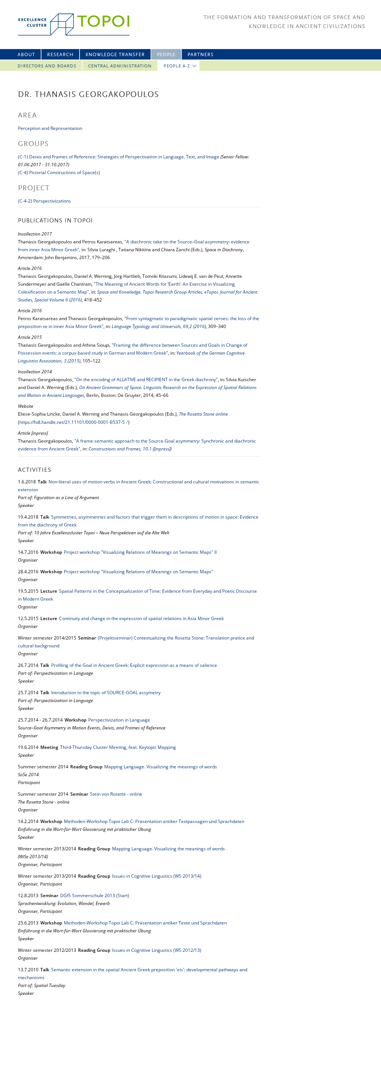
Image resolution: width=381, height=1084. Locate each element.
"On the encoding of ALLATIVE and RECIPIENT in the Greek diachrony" (146, 379)
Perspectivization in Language (119, 720)
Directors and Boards (47, 66)
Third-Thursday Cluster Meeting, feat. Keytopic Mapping (118, 747)
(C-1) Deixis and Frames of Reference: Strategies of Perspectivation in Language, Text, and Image (118, 157)
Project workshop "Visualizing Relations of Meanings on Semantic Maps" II (140, 552)
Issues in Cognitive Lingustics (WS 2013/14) (156, 876)
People (166, 54)
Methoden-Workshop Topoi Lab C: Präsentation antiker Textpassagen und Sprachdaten (154, 821)
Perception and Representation (50, 128)
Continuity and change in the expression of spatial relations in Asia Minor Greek (141, 618)
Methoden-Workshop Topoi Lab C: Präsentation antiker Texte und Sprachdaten (145, 923)
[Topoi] (67, 24)
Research (60, 54)
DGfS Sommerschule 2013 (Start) (94, 895)
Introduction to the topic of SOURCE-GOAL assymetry (106, 692)
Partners (201, 54)
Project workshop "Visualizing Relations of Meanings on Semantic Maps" (138, 571)
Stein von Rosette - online (116, 794)
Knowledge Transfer (115, 54)
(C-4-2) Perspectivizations (44, 201)
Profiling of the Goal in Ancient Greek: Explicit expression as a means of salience (134, 665)
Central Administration (120, 66)
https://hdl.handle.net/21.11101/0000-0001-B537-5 (72, 422)
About (26, 54)
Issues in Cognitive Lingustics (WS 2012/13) (156, 950)
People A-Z (177, 66)
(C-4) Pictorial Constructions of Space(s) (59, 172)
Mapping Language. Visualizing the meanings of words (160, 766)
